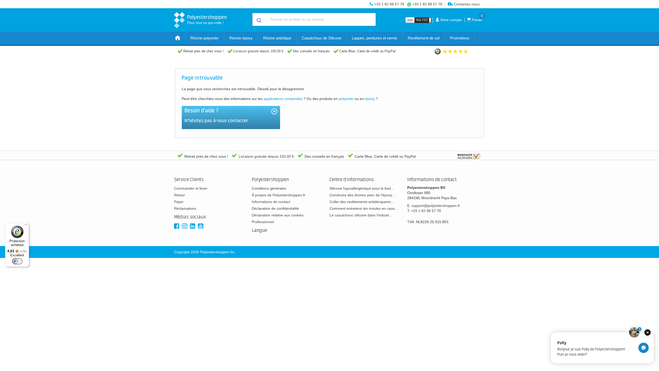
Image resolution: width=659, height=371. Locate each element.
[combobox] (314, 19)
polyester (346, 99)
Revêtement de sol (423, 38)
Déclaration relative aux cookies (278, 215)
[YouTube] (200, 226)
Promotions (459, 38)
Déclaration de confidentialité (275, 208)
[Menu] (26, 226)
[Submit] (259, 19)
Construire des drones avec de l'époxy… (363, 195)
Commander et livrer (190, 188)
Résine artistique (277, 38)
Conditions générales (269, 188)
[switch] (17, 261)
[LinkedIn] (192, 226)
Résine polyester (204, 38)
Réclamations (185, 208)
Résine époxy (241, 38)
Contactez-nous (466, 4)
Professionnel (263, 222)
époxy (370, 99)
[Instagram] (184, 226)
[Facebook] (176, 226)
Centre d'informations (352, 179)
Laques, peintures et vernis (374, 38)
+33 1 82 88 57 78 (389, 4)
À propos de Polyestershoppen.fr (278, 195)
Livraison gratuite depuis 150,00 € (258, 51)
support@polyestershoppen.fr (436, 206)
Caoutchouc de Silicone (321, 38)
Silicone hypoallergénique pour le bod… (362, 188)
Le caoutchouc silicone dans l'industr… (361, 215)
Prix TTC (422, 20)
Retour (179, 195)
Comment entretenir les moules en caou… (364, 208)
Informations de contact (271, 202)
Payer (179, 202)
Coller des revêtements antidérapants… (362, 202)
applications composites (283, 99)
